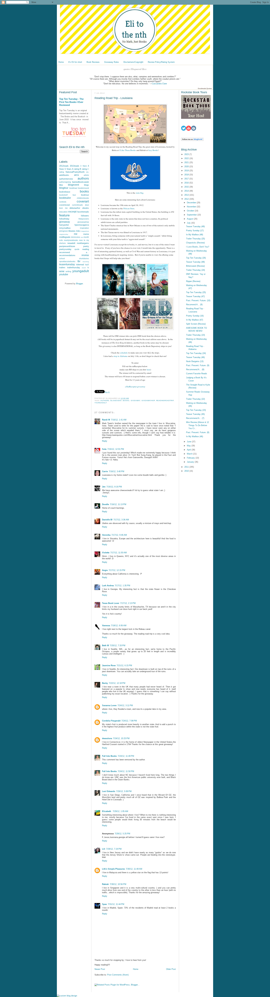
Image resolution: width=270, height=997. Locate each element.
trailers (62, 267)
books (84, 191)
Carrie (105, 471)
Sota (104, 449)
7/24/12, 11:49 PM (126, 756)
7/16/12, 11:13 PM (118, 504)
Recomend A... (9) (194, 304)
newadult (71, 243)
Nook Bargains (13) (194, 361)
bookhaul (73, 188)
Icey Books (153, 150)
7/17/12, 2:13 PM (128, 603)
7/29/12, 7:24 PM (114, 849)
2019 (186, 170)
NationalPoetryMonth (75, 172)
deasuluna (107, 738)
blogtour (63, 188)
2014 (186, 191)
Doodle (105, 504)
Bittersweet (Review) (195, 266)
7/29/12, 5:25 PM (122, 833)
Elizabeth (107, 811)
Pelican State (128, 208)
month (86, 237)
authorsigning (65, 182)
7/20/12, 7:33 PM (117, 645)
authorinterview (66, 179)
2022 (186, 158)
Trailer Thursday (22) (195, 399)
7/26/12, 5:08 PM (124, 791)
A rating (75, 169)
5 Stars (68, 169)
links (78, 231)
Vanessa (106, 625)
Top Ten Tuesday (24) (196, 353)
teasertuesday (67, 264)
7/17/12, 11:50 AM (118, 552)
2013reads (74, 166)
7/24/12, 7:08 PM (129, 721)
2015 (186, 187)
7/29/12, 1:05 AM (120, 811)
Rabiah (105, 884)
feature (64, 215)
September (192, 215)
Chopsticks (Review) (195, 243)
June (189, 441)
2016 (186, 183)
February (191, 458)
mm (82, 237)
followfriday (64, 219)
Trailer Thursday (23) (195, 335)
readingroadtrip (165, 400)
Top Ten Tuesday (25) (196, 292)
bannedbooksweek (80, 182)
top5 (87, 265)
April (189, 450)
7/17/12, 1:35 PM (122, 585)
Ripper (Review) (193, 281)
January (191, 462)
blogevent (73, 184)
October (191, 211)
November (192, 206)
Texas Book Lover (110, 603)
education (63, 212)
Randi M (106, 420)
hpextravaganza (82, 225)
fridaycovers (84, 219)
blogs (86, 185)
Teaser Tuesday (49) (195, 226)
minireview (75, 237)
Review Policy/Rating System (161, 62)
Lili (103, 849)
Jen (103, 487)
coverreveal (64, 205)
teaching (86, 261)
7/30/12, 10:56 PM (118, 884)
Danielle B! (107, 519)
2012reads (64, 166)
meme (86, 234)
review (85, 255)
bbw (61, 185)
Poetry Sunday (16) (195, 316)
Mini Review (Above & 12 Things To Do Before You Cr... (197, 425)
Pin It (107, 392)
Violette (105, 552)
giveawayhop (83, 222)
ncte (61, 240)
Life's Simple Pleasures (113, 869)
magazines (85, 231)
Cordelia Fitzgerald (111, 721)
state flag (139, 192)
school (62, 258)
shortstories (84, 258)
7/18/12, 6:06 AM (118, 625)
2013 (186, 195)
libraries (71, 231)
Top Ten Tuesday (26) (196, 258)
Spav (104, 904)
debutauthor (75, 208)
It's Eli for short (75, 62)
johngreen (63, 231)
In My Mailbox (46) (194, 436)
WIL (87, 172)
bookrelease (64, 192)
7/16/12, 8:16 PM (114, 487)
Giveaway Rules (111, 62)
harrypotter (64, 225)
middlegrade (64, 237)
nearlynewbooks (71, 240)
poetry (86, 246)
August (190, 219)
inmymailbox (65, 228)
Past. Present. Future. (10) (198, 300)
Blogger (79, 283)
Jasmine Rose (109, 665)
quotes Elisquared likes (135, 69)
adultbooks (64, 175)
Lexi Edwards (108, 791)
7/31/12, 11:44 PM (116, 904)
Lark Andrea (108, 585)
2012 (186, 199)
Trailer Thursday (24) (195, 270)
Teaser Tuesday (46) (195, 357)
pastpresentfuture (67, 246)
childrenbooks (83, 198)
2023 (186, 154)
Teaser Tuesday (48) (195, 262)
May (189, 445)
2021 (186, 162)
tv (88, 268)
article (86, 175)
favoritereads (83, 212)
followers (85, 216)
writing (68, 271)
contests (62, 202)
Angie (105, 570)
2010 (186, 471)
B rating (83, 169)
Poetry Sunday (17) (195, 230)
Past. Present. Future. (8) (197, 432)
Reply (104, 441)
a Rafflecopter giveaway (135, 386)
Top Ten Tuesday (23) (196, 410)
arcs (76, 175)
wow (61, 271)
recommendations (67, 255)
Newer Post (100, 969)
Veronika (106, 535)
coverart (83, 201)
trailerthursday (73, 267)
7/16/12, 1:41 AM (118, 420)
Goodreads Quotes (205, 88)
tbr (79, 261)
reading (85, 249)
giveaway (64, 221)
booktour (85, 195)
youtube (63, 274)
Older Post (171, 969)
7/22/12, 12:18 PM (117, 683)
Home (61, 62)
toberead (80, 264)
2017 (186, 179)
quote (77, 249)
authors (83, 178)
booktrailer (65, 198)
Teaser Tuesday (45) (195, 414)
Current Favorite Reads (196, 373)
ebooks (85, 208)
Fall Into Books (109, 756)
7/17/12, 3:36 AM (121, 519)
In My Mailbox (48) (194, 234)
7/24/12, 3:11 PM (125, 705)
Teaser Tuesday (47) (195, 296)
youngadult (80, 271)
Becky (105, 683)
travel (84, 268)
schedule (124, 352)
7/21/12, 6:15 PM (124, 665)
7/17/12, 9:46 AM (119, 535)
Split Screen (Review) (196, 324)
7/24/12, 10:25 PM (121, 738)
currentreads (77, 205)
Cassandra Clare (159, 83)
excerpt (72, 211)
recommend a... (74, 252)
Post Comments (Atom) (118, 975)
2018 (186, 174)
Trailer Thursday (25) (195, 238)
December (192, 202)
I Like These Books (127, 150)
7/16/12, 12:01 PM (115, 449)
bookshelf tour (67, 195)
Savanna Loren (109, 705)
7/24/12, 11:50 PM (126, 771)
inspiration (84, 228)
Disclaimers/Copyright (133, 62)
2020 (186, 166)
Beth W (105, 645)
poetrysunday (65, 249)
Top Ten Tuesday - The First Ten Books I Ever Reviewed (71, 102)
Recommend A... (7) (195, 418)
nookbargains (83, 243)
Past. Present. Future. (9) (197, 365)
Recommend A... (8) (195, 369)
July (189, 223)
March (190, 454)
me (75, 234)
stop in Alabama (120, 356)
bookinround (83, 188)
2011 (186, 467)
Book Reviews (93, 62)
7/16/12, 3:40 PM (116, 471)
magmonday (63, 234)
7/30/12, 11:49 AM (134, 869)
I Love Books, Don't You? (197, 247)
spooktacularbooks (67, 261)
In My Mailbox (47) (194, 320)
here (148, 369)
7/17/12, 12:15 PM (117, 570)
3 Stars (83, 166)
